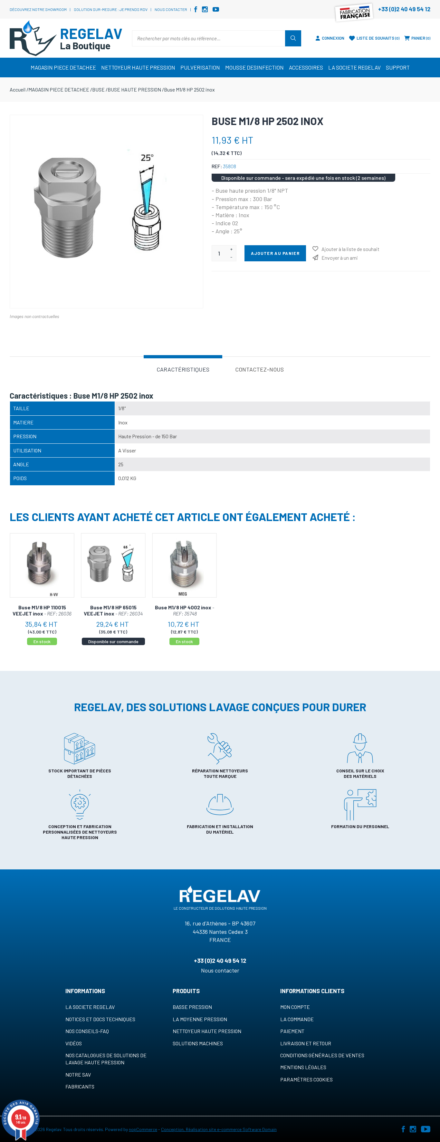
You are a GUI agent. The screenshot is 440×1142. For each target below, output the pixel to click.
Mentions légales (303, 1067)
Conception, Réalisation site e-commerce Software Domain (219, 1129)
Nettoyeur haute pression (207, 1031)
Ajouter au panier (275, 253)
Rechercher (293, 38)
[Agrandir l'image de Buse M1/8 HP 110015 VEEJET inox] (42, 565)
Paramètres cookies (306, 1079)
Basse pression (192, 1007)
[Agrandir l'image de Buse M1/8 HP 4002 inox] (184, 565)
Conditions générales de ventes (322, 1055)
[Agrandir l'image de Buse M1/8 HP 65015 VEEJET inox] (113, 565)
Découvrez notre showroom (38, 9)
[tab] (183, 369)
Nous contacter (171, 9)
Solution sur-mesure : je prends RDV (111, 9)
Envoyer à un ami (339, 258)
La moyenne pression (200, 1019)
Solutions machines (198, 1043)
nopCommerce (143, 1129)
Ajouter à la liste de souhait (350, 249)
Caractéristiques (183, 369)
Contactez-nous (259, 369)
